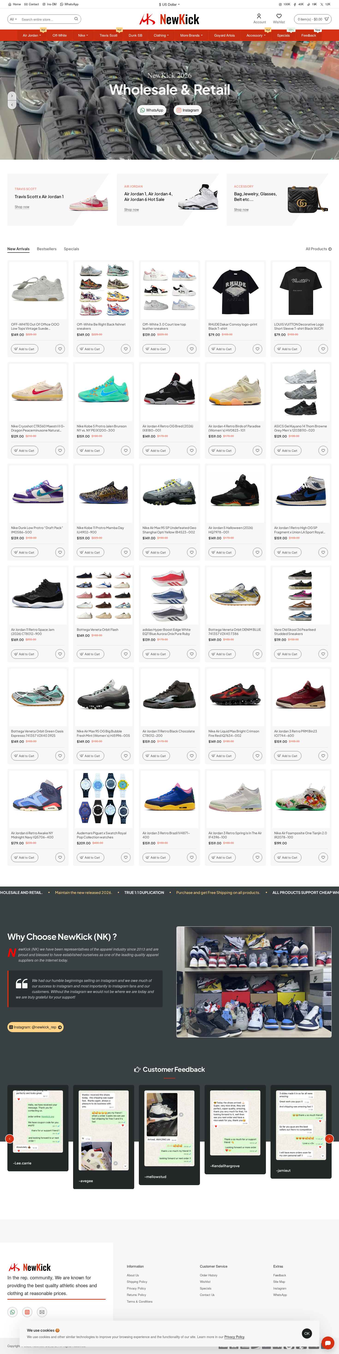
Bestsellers (46, 249)
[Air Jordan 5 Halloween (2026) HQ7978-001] (235, 494)
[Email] (42, 1312)
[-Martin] (107, 1137)
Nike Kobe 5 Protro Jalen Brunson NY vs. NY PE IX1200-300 (102, 428)
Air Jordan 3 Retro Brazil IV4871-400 (166, 835)
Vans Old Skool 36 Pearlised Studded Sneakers (295, 631)
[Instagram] (27, 1312)
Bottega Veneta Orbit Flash (97, 629)
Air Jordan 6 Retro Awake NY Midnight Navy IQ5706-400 (32, 835)
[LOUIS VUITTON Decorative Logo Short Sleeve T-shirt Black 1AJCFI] (301, 290)
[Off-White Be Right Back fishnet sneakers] (103, 290)
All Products (316, 249)
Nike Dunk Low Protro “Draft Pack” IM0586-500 (37, 530)
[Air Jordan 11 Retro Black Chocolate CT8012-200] (169, 697)
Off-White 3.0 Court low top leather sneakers (164, 326)
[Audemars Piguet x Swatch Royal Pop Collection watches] (103, 799)
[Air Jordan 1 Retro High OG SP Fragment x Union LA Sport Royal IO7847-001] (301, 494)
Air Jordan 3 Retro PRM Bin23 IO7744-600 (295, 733)
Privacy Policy (234, 1336)
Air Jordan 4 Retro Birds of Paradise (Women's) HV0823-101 (234, 428)
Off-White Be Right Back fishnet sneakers (101, 326)
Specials (71, 249)
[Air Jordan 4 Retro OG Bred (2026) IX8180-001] (169, 392)
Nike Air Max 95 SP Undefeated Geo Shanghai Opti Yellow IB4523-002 (169, 530)
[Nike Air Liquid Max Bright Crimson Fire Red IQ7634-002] (235, 697)
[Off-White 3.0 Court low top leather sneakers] (169, 290)
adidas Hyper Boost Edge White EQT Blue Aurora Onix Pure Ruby (167, 631)
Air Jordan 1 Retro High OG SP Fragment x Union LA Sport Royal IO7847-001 (298, 530)
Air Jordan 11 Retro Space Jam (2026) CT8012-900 (32, 631)
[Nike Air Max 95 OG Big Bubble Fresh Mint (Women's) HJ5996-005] (103, 697)
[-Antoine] (304, 1134)
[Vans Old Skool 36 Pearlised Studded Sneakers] (301, 596)
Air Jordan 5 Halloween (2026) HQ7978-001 (230, 530)
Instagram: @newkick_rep (35, 1027)
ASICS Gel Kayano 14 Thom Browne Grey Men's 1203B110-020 (300, 428)
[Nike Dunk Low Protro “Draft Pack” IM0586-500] (38, 494)
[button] (12, 104)
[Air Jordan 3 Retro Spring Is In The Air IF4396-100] (235, 799)
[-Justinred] (41, 1137)
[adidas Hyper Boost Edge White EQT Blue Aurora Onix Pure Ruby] (169, 596)
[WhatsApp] (12, 1312)
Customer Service (213, 1266)
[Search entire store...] (76, 19)
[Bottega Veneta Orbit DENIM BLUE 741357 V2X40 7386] (235, 596)
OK (307, 1333)
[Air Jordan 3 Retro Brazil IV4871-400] (169, 799)
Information (135, 1266)
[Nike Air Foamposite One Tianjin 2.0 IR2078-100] (301, 799)
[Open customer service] (327, 1342)
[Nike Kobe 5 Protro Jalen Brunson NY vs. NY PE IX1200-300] (103, 392)
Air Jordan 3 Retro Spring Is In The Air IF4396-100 (235, 835)
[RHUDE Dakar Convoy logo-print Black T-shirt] (235, 290)
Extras (278, 1266)
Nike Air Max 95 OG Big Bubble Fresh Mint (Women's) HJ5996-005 (103, 733)
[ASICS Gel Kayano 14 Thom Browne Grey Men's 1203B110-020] (301, 392)
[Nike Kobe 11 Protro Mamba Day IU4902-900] (103, 494)
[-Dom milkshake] (239, 1138)
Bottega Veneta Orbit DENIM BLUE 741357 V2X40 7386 (234, 631)
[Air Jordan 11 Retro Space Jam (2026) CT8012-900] (38, 596)
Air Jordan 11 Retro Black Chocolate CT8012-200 (169, 733)
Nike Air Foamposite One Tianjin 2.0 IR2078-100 (300, 835)
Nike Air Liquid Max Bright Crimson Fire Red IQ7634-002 (233, 733)
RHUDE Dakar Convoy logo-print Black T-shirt (232, 326)
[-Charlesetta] (173, 1132)
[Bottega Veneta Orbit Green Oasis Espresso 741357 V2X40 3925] (38, 697)
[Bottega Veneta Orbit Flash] (103, 596)
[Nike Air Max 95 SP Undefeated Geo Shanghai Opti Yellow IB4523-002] (169, 494)
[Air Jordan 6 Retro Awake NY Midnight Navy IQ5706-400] (38, 799)
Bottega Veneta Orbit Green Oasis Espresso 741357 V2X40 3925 (37, 733)
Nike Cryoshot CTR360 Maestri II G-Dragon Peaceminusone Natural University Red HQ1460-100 (38, 428)
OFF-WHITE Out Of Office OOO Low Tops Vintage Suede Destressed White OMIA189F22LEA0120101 (35, 326)
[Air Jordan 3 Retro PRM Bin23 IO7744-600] (301, 697)
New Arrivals (18, 249)
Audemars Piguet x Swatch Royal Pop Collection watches (101, 835)
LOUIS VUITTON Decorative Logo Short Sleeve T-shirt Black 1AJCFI (299, 326)
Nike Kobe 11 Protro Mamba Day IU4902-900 (100, 530)
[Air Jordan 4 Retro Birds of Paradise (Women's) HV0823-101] (235, 392)
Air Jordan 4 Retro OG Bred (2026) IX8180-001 (168, 428)
